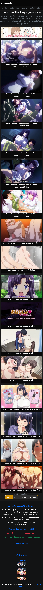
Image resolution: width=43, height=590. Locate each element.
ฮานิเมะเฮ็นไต (6, 2)
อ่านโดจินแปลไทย (35, 8)
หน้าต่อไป (33, 497)
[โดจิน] (21, 32)
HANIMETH (21, 560)
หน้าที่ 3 (24, 497)
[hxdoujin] (21, 569)
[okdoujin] (21, 564)
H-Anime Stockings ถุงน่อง (18, 12)
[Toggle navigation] (40, 2)
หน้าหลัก (4, 8)
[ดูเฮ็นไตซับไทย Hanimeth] (21, 573)
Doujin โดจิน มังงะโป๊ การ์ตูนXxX (21, 506)
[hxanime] (21, 578)
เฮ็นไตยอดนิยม (14, 8)
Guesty (36, 584)
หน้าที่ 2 (16, 497)
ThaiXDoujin (21, 543)
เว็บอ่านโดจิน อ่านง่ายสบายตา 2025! (21, 529)
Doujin (24, 8)
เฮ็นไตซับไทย (21, 555)
